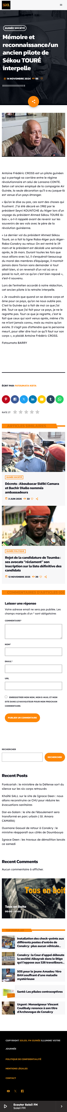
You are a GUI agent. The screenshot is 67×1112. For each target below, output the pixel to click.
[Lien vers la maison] (6, 5)
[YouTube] (8, 1091)
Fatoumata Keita (26, 386)
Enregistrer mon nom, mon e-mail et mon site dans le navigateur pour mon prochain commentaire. (31, 702)
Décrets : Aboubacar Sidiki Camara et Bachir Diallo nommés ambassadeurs (32, 488)
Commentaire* (13, 620)
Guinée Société (15, 28)
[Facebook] (22, 1091)
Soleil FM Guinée (30, 1040)
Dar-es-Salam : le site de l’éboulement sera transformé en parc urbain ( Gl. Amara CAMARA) (31, 816)
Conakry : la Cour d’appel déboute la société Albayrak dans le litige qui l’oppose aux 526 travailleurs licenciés (40, 960)
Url (7, 678)
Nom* (8, 644)
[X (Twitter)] (15, 1091)
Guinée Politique (15, 551)
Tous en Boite (15, 906)
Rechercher (9, 749)
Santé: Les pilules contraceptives (40, 991)
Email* (8, 661)
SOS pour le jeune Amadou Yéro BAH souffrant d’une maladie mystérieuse (39, 975)
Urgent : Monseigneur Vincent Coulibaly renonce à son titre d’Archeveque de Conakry (37, 1008)
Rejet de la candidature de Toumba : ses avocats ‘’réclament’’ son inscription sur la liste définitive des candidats (33, 564)
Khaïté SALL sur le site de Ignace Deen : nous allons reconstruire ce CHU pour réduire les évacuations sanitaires (32, 800)
